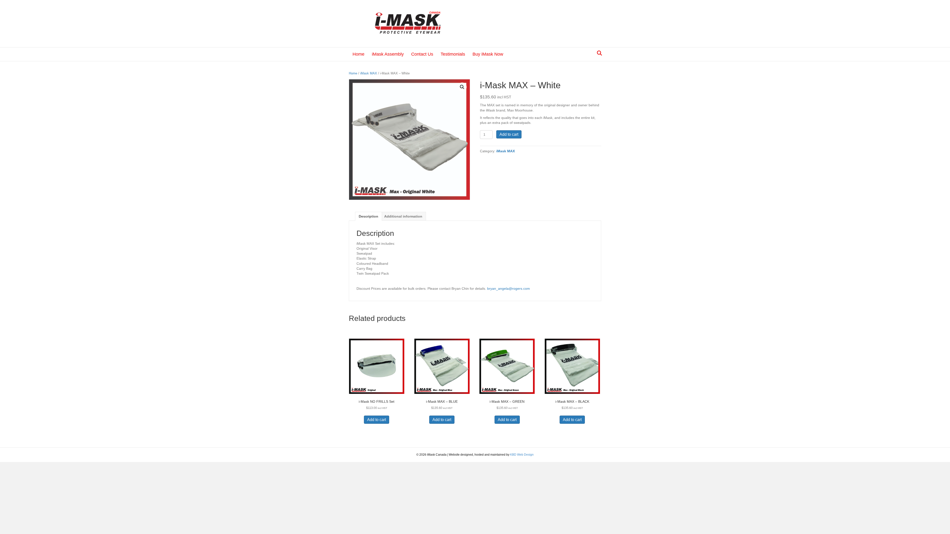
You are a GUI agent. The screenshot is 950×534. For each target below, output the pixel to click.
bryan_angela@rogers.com (508, 288)
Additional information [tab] (403, 216)
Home (358, 54)
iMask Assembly (388, 54)
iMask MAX (368, 73)
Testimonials (453, 54)
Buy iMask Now (488, 54)
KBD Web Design (522, 454)
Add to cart (508, 134)
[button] (462, 87)
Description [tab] (368, 216)
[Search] (598, 53)
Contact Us (422, 54)
